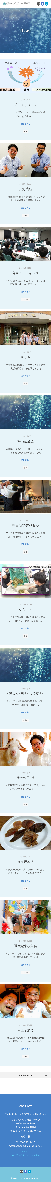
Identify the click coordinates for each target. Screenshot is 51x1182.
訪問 (25, 383)
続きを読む (25, 123)
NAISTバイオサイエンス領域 (25, 1155)
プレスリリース (25, 105)
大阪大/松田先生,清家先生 (25, 694)
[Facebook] (42, 4)
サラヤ (25, 357)
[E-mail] (38, 4)
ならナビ (25, 609)
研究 (25, 131)
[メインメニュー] (32, 4)
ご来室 (25, 215)
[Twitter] (46, 4)
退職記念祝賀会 (25, 946)
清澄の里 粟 (25, 778)
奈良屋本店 (25, 862)
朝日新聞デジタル (25, 525)
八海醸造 (25, 189)
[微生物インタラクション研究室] (16, 4)
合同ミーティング (25, 273)
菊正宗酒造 (25, 1030)
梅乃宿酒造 (25, 441)
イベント (26, 299)
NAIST (25, 1151)
